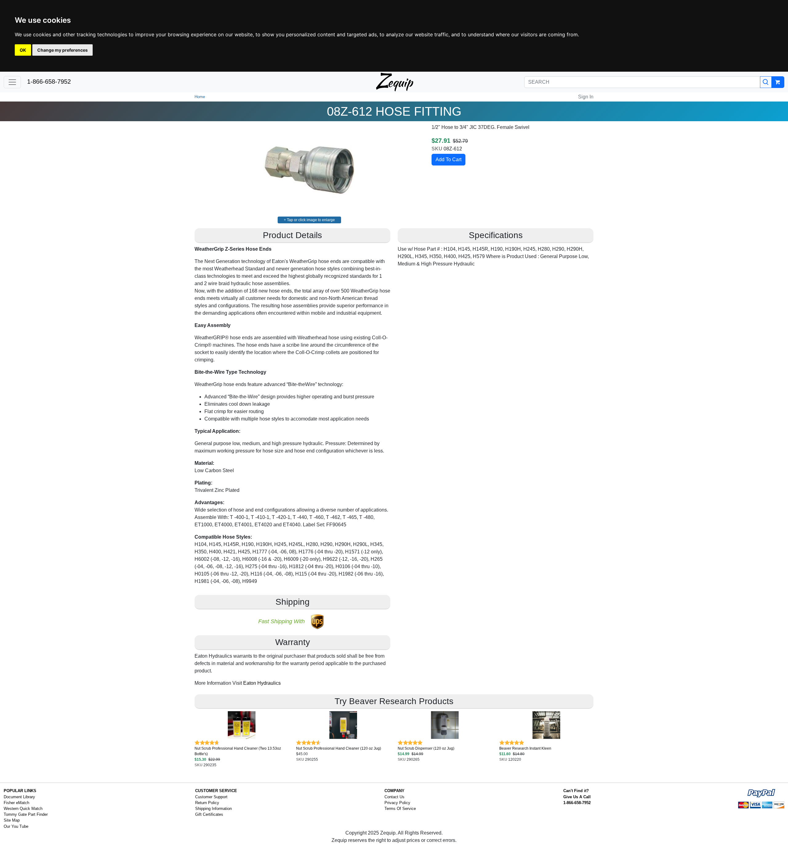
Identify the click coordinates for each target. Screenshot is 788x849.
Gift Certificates (209, 814)
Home (200, 96)
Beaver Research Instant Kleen (525, 748)
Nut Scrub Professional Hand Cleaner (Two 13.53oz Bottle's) (238, 751)
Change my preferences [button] (62, 50)
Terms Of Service (400, 808)
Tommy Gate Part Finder (26, 814)
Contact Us (394, 797)
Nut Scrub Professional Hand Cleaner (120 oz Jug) (338, 748)
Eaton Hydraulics (262, 683)
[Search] (766, 82)
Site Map (12, 820)
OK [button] (23, 50)
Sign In (585, 96)
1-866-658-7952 (49, 81)
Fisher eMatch (16, 802)
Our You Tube (16, 826)
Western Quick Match (23, 808)
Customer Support (211, 797)
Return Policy (207, 802)
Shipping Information (213, 808)
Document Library (19, 797)
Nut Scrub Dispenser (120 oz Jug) (426, 748)
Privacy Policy (397, 802)
